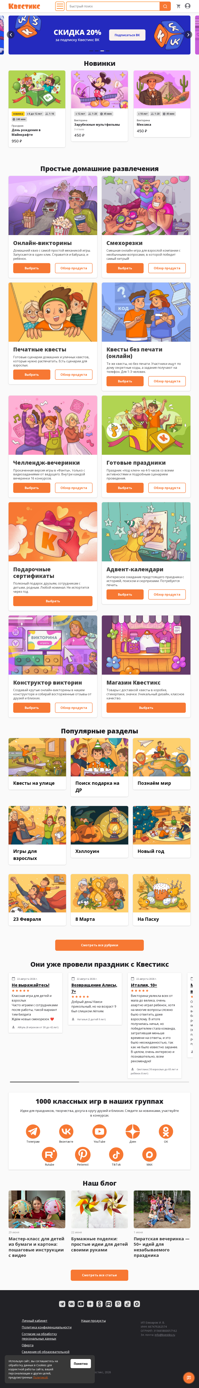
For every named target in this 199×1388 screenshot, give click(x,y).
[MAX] (137, 1304)
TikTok (116, 1164)
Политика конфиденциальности (47, 1327)
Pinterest (83, 1164)
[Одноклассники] (99, 1304)
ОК (166, 1141)
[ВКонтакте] (71, 1304)
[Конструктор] (99, 35)
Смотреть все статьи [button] (99, 1275)
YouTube (99, 1141)
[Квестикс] (24, 6)
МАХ (149, 1164)
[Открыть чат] (188, 1377)
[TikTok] (127, 1304)
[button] (11, 35)
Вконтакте (66, 1141)
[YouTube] (81, 1304)
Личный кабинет (34, 1321)
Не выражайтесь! (30, 985)
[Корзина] (178, 6)
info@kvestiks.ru (165, 1335)
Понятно (81, 1364)
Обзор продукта (73, 268)
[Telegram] (62, 1304)
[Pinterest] (118, 1304)
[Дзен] (90, 1304)
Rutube (49, 1164)
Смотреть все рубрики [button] (99, 945)
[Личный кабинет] (187, 6)
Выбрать (32, 268)
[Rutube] (109, 1304)
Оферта (27, 1345)
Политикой (40, 1377)
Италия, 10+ (144, 985)
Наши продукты (93, 1321)
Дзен (132, 1141)
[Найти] (165, 6)
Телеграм (32, 1141)
